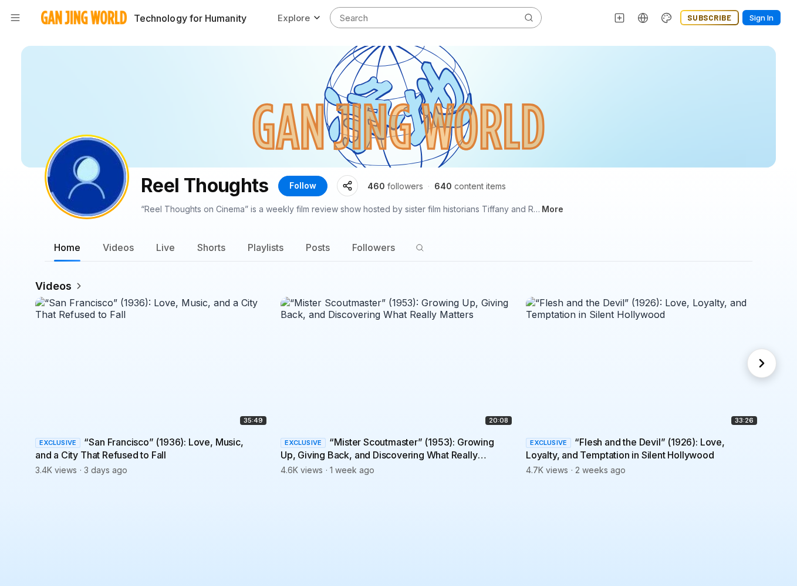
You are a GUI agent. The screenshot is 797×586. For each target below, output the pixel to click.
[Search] (419, 247)
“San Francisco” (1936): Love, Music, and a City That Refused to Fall (139, 449)
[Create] (620, 18)
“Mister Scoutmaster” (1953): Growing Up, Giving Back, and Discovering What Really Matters (387, 449)
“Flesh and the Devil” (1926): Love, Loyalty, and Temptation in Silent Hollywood (625, 449)
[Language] (643, 18)
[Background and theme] (667, 18)
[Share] (347, 185)
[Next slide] (761, 363)
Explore (294, 18)
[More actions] (263, 442)
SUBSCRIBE (709, 17)
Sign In (761, 17)
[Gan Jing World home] (84, 18)
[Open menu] (15, 17)
